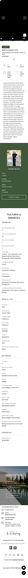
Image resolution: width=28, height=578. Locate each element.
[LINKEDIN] (14, 554)
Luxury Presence (18, 560)
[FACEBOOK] (5, 554)
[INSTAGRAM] (10, 554)
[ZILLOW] (22, 554)
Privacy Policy (20, 568)
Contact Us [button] (14, 495)
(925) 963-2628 (6, 181)
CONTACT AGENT (14, 197)
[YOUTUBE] (18, 554)
